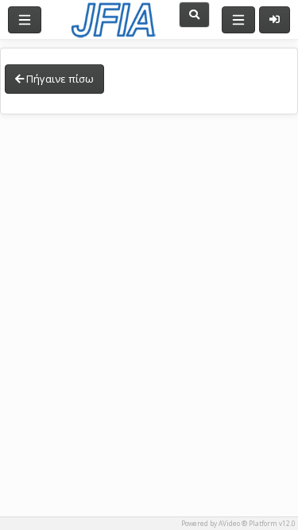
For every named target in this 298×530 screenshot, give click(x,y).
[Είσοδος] (274, 19)
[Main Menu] (24, 19)
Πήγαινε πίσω (59, 79)
